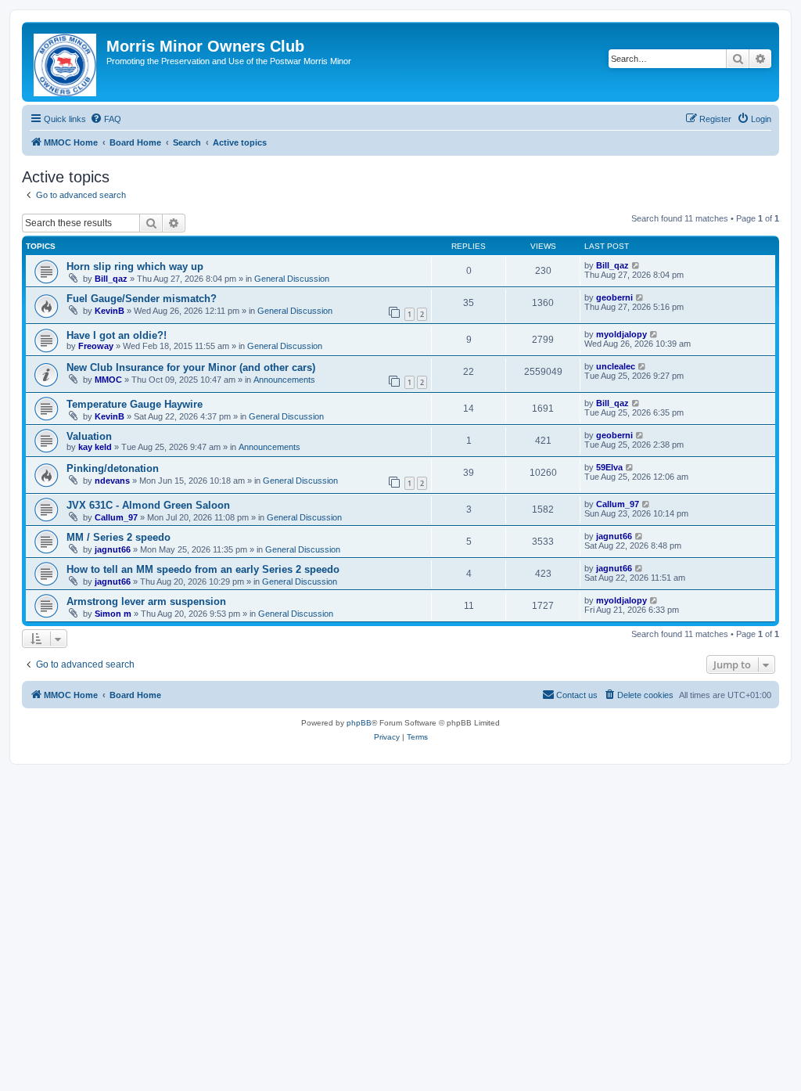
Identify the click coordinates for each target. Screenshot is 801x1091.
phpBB (359, 722)
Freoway (95, 346)
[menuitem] (105, 119)
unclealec (615, 366)
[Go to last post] (636, 265)
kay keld (95, 447)
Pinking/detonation (112, 468)
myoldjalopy (621, 334)
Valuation (89, 436)
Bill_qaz (111, 278)
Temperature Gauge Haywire (134, 404)
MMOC (108, 379)
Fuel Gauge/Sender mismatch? (141, 298)
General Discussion (291, 278)
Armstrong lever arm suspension (146, 601)
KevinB (109, 310)
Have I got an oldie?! (116, 335)
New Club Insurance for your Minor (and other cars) (190, 367)
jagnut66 (113, 549)
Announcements (284, 379)
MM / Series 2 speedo (118, 537)
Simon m (113, 613)
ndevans (112, 480)
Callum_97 (116, 517)
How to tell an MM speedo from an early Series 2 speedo (202, 569)
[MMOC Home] (66, 62)
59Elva (609, 467)
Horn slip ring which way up (134, 266)
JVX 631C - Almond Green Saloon (148, 505)
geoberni (614, 297)
